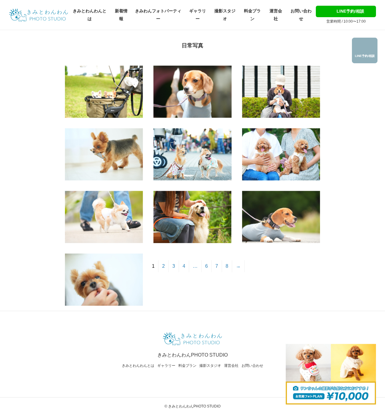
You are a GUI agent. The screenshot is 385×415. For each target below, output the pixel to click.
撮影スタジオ (225, 14)
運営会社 (276, 14)
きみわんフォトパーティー (158, 14)
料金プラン (252, 14)
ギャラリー (197, 14)
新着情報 (121, 14)
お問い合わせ (301, 14)
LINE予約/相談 (349, 11)
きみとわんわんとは (89, 14)
